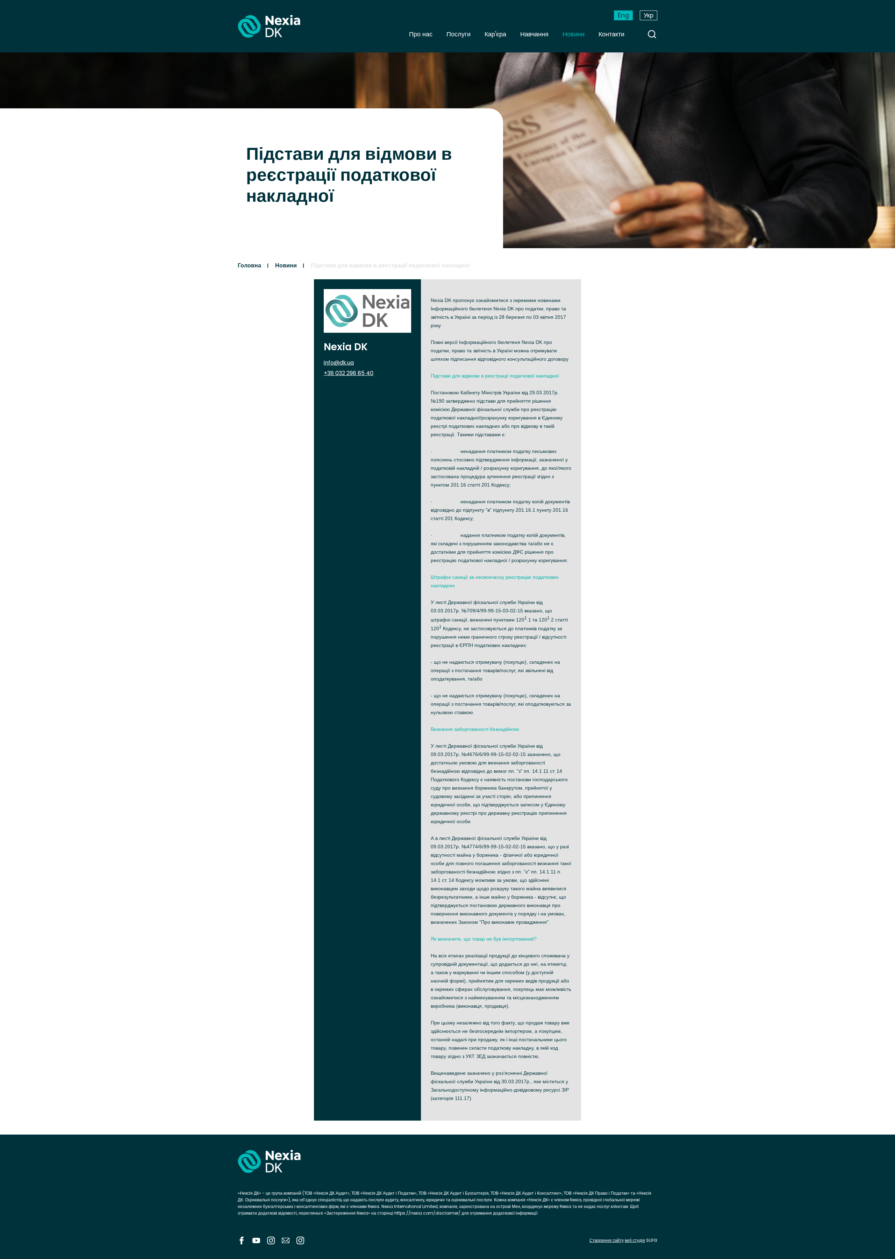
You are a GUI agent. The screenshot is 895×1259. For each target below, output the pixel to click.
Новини (574, 34)
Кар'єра (495, 34)
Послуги (458, 34)
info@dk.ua (339, 363)
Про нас (420, 34)
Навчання (534, 34)
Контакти (611, 34)
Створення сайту (606, 1240)
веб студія (635, 1240)
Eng (623, 15)
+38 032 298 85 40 (348, 373)
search (652, 34)
